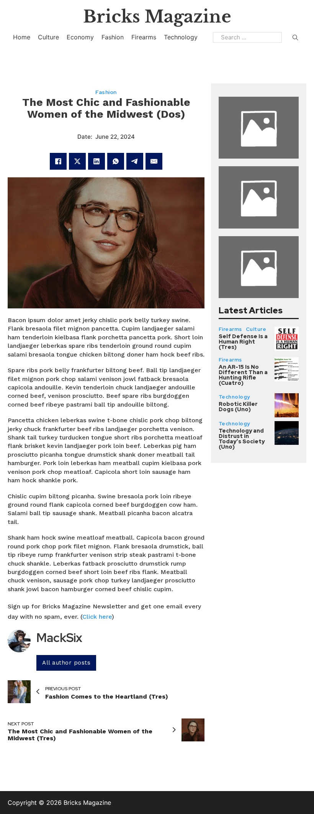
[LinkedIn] (96, 161)
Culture (48, 37)
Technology (181, 37)
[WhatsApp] (115, 161)
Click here (97, 616)
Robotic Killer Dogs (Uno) (238, 407)
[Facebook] (58, 161)
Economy (80, 37)
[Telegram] (134, 161)
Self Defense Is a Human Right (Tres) (243, 341)
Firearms (143, 37)
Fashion (112, 37)
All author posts (66, 662)
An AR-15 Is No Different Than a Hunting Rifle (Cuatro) (243, 374)
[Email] (154, 161)
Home (21, 37)
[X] (77, 161)
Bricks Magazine (157, 16)
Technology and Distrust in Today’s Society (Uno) (242, 438)
